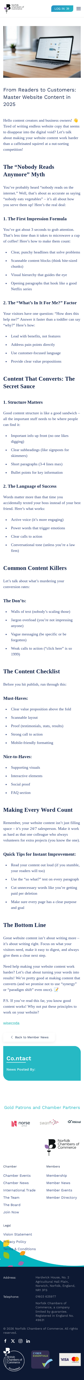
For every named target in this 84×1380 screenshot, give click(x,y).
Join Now (11, 1212)
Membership (56, 1176)
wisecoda (11, 1023)
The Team (11, 1197)
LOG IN (59, 8)
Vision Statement (17, 1234)
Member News (58, 1183)
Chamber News (16, 1183)
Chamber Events (17, 1176)
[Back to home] (14, 8)
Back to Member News (31, 1037)
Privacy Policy (14, 1242)
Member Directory (61, 1197)
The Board (11, 1205)
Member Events (59, 1190)
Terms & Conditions (19, 1249)
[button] (78, 8)
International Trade (19, 1190)
